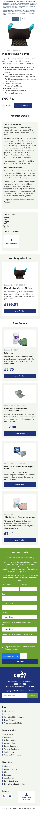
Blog (5, 772)
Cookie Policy (9, 752)
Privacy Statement (11, 746)
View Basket (8, 734)
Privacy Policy (9, 7)
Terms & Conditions (11, 749)
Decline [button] (24, 19)
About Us (7, 766)
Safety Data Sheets (11, 781)
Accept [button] (16, 19)
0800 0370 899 (20, 684)
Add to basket (22, 106)
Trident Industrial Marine (13, 723)
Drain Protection (10, 720)
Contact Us (8, 737)
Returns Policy (9, 743)
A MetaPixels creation (30, 808)
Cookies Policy (18, 7)
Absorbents (8, 711)
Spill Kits (7, 714)
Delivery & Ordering (11, 740)
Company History (10, 769)
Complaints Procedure (12, 755)
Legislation (8, 775)
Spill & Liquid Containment (14, 717)
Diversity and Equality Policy (14, 784)
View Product (20, 311)
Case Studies (9, 778)
